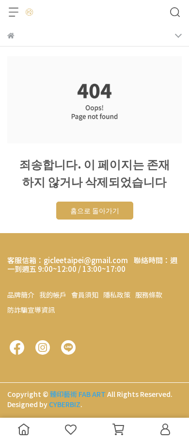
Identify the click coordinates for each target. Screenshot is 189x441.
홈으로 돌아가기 (94, 210)
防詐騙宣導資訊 (31, 310)
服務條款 (148, 294)
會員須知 (84, 294)
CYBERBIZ (64, 404)
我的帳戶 (52, 294)
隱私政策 (116, 294)
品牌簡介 (20, 294)
